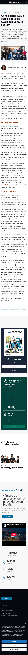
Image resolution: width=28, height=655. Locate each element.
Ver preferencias (14, 649)
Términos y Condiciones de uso (9, 615)
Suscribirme (6, 598)
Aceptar (14, 641)
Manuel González (5, 470)
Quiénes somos (5, 605)
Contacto (3, 608)
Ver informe (14, 426)
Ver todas (14, 370)
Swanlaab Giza (15, 309)
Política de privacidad (17, 653)
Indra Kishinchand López (15, 67)
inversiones (4, 309)
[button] (26, 623)
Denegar (14, 645)
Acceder (8, 516)
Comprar (14, 366)
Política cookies (8, 653)
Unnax (3, 74)
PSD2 (6, 185)
